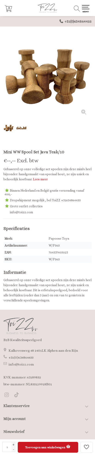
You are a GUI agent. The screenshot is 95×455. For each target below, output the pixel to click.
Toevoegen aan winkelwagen (45, 447)
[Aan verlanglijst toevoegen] (86, 447)
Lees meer (40, 179)
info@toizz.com (21, 364)
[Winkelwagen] (8, 10)
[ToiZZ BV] (47, 8)
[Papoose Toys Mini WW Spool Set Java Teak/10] (47, 75)
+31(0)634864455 (78, 21)
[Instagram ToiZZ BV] (8, 395)
